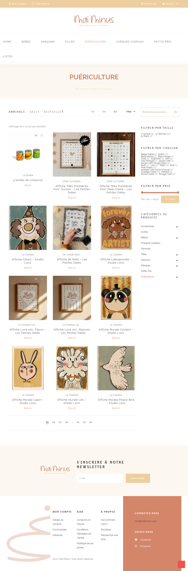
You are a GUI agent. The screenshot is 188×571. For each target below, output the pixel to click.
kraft (143, 165)
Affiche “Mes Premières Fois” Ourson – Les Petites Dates (72, 189)
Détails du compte (58, 521)
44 (78, 422)
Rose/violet (147, 174)
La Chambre (75, 181)
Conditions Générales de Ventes (84, 533)
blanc (161, 154)
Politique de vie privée (85, 545)
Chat (143, 158)
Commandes (60, 529)
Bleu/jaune (147, 156)
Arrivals (17, 112)
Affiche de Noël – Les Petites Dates (72, 261)
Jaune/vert (164, 160)
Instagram (145, 546)
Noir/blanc (147, 167)
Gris (167, 158)
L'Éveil (65, 181)
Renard (165, 171)
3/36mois (160, 133)
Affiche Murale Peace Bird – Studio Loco (116, 401)
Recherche (175, 112)
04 (104, 111)
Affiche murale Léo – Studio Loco (72, 401)
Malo (162, 165)
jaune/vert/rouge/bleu (153, 163)
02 (53, 422)
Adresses (58, 535)
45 (84, 422)
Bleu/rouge (164, 156)
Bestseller (54, 112)
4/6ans (145, 136)
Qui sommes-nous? (108, 521)
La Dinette (28, 175)
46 (90, 422)
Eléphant (156, 158)
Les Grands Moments (73, 254)
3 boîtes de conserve (28, 180)
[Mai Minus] (94, 21)
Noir (172, 165)
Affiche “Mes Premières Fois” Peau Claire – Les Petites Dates (116, 189)
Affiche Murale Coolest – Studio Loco (116, 331)
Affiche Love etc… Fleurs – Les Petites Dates (28, 331)
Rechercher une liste (109, 537)
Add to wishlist (42, 135)
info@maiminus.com (146, 521)
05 (93, 111)
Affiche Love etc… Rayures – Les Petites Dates (72, 331)
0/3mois (146, 133)
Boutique (106, 529)
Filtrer (170, 199)
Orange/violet (149, 171)
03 (115, 111)
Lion (153, 165)
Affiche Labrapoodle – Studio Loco (116, 261)
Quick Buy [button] (29, 151)
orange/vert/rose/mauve (155, 169)
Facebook (145, 539)
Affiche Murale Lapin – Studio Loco (28, 401)
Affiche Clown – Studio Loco (28, 261)
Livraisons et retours (83, 521)
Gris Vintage (147, 160)
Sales (35, 112)
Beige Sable (147, 154)
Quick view (36, 135)
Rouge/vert (165, 174)
